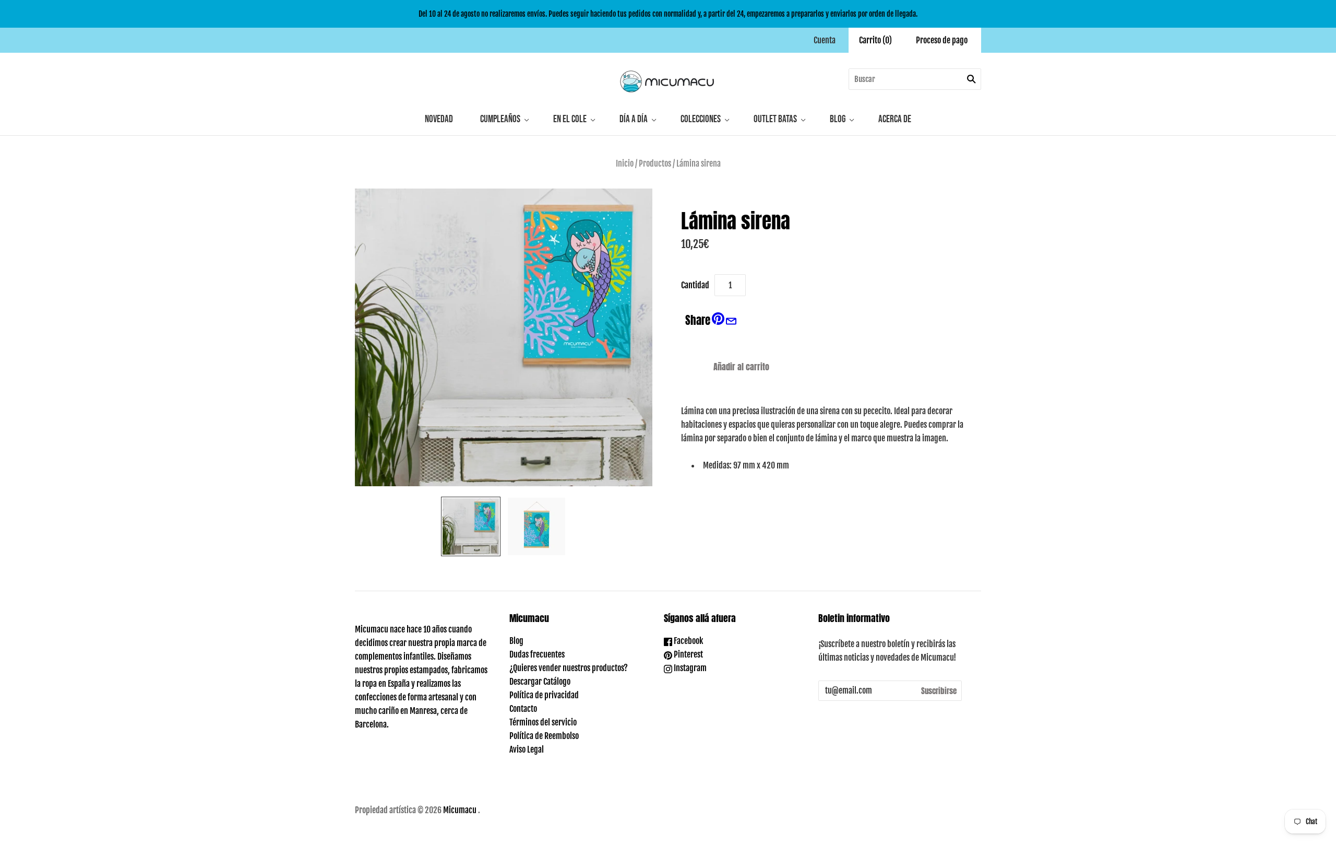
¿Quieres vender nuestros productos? (568, 668)
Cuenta (825, 40)
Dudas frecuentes (537, 654)
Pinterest (687, 654)
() (875, 40)
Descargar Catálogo (539, 681)
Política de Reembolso (544, 736)
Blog (837, 119)
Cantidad (695, 285)
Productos (655, 163)
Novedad (439, 119)
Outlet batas (775, 119)
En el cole (570, 119)
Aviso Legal (526, 749)
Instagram (689, 668)
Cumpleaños (500, 119)
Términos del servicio (543, 722)
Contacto (523, 709)
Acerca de (894, 119)
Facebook (687, 641)
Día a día (633, 119)
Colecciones (701, 119)
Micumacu (459, 810)
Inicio (625, 163)
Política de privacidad (544, 695)
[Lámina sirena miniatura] (470, 526)
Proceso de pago (942, 40)
